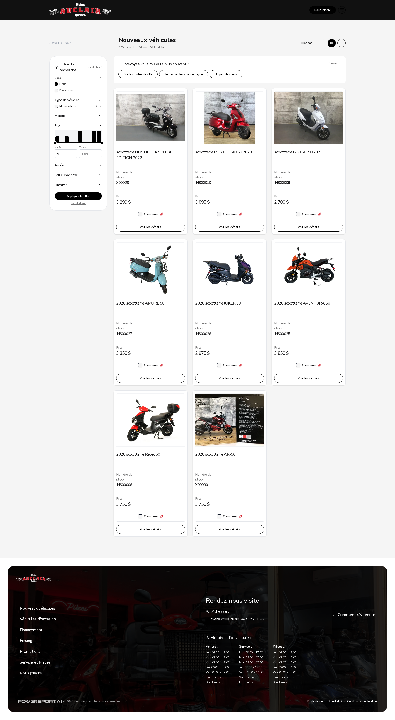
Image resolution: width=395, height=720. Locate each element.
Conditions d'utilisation (362, 701)
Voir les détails (150, 227)
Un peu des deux (226, 74)
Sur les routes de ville (138, 74)
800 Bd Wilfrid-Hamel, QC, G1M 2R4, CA (237, 619)
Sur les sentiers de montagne (183, 74)
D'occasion (66, 90)
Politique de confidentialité (324, 701)
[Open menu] (342, 10)
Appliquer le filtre (78, 196)
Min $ (58, 147)
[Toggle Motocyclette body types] (100, 106)
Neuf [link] (68, 43)
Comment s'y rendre (356, 614)
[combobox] (311, 43)
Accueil (54, 43)
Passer (333, 63)
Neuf (62, 84)
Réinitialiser (94, 67)
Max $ (82, 147)
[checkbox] (56, 84)
